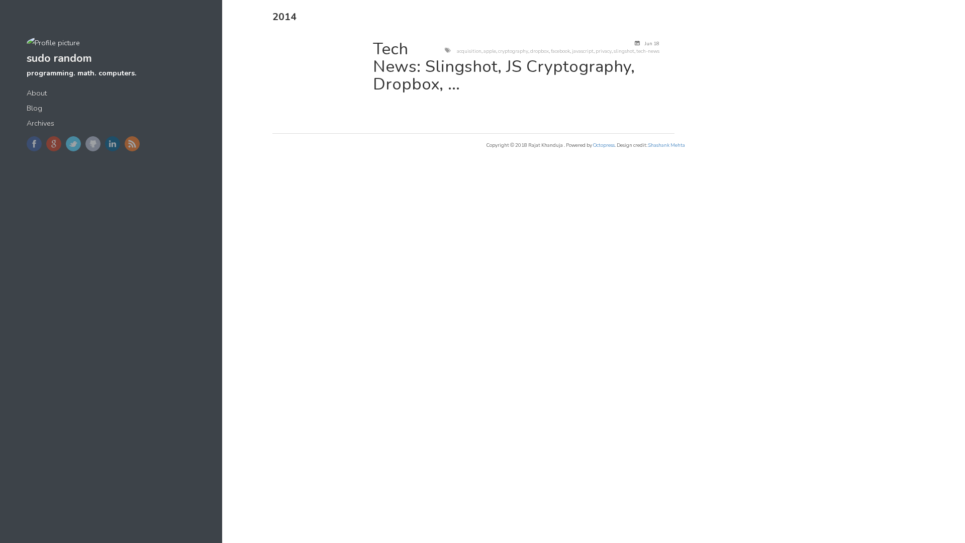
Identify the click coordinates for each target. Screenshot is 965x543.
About (37, 93)
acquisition (469, 51)
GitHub (93, 143)
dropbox (539, 51)
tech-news (647, 51)
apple (490, 51)
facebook (560, 51)
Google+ (53, 143)
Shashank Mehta (666, 145)
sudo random (59, 58)
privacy (604, 51)
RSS (132, 143)
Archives (40, 123)
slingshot (624, 51)
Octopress (604, 145)
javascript (583, 51)
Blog (34, 108)
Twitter (73, 143)
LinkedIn (112, 143)
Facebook (34, 143)
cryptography (513, 51)
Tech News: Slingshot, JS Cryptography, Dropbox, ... (504, 67)
